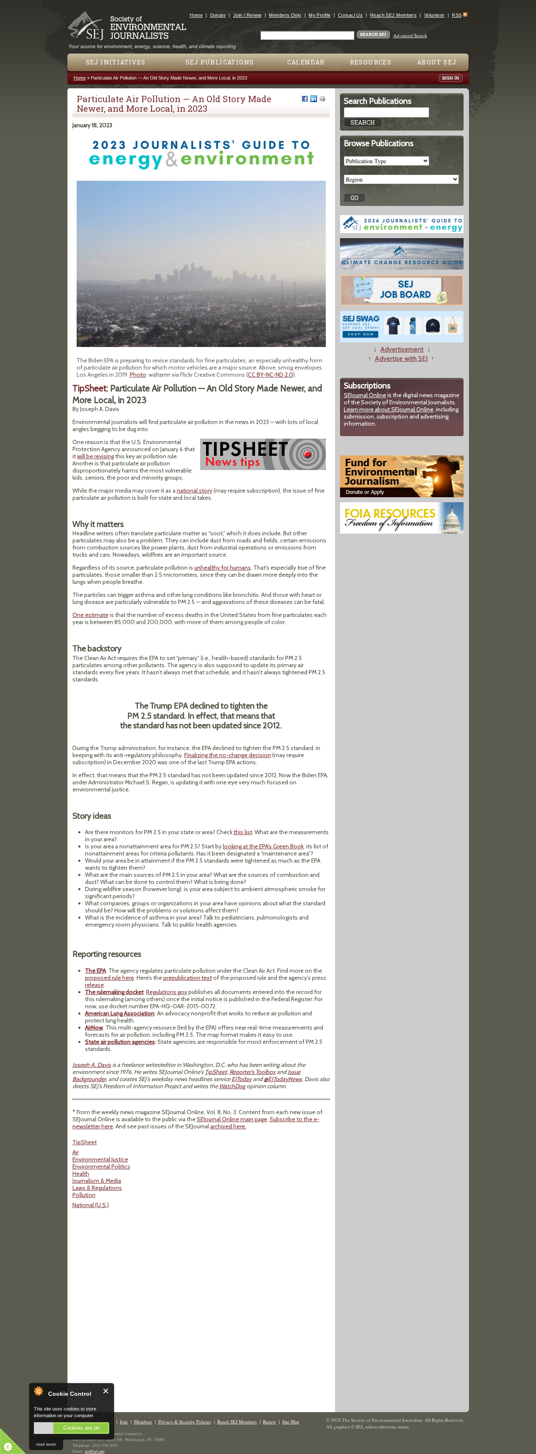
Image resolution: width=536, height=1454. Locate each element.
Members (143, 1421)
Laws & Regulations (97, 1188)
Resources (371, 62)
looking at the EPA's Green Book (263, 846)
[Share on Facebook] (305, 99)
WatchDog (232, 1086)
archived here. (228, 1126)
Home (196, 15)
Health (80, 1173)
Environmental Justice (100, 1159)
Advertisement (402, 349)
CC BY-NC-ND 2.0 (270, 374)
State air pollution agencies (120, 1042)
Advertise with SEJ (401, 358)
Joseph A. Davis (91, 1065)
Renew (269, 1421)
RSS (456, 15)
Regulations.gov (166, 992)
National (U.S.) (90, 1205)
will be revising (95, 456)
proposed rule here (109, 977)
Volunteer (434, 15)
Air (75, 1152)
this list (243, 832)
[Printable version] (322, 99)
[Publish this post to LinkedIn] (313, 99)
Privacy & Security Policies (184, 1421)
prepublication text (187, 977)
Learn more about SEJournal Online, (389, 409)
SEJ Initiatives (116, 62)
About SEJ (437, 62)
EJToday (242, 1079)
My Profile (319, 15)
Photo (138, 374)
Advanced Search (410, 35)
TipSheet (216, 1072)
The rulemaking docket (114, 992)
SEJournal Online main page (232, 1119)
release (94, 985)
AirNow (94, 1027)
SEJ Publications (220, 62)
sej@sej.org (95, 1451)
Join (124, 1421)
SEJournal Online (365, 395)
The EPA (95, 970)
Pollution (83, 1195)
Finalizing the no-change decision (227, 755)
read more (46, 1444)
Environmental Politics (101, 1166)
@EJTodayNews (283, 1079)
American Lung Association (120, 1013)
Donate (218, 15)
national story (194, 490)
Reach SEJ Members (393, 15)
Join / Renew (247, 15)
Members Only (285, 15)
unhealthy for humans (222, 567)
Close (106, 1391)
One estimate (90, 615)
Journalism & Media (96, 1180)
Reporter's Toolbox (252, 1072)
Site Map (290, 1421)
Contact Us (350, 15)
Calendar (306, 62)
